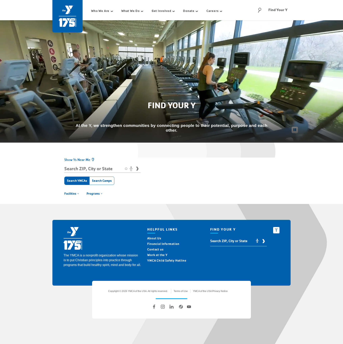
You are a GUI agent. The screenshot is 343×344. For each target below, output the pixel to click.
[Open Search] (259, 10)
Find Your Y (277, 10)
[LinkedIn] (171, 307)
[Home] (73, 239)
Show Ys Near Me (77, 160)
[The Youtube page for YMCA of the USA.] (189, 307)
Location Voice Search (257, 241)
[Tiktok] (180, 307)
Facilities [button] (70, 193)
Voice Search (131, 168)
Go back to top (276, 230)
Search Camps (102, 181)
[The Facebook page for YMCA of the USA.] (154, 307)
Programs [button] (93, 193)
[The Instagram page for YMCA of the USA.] (163, 307)
